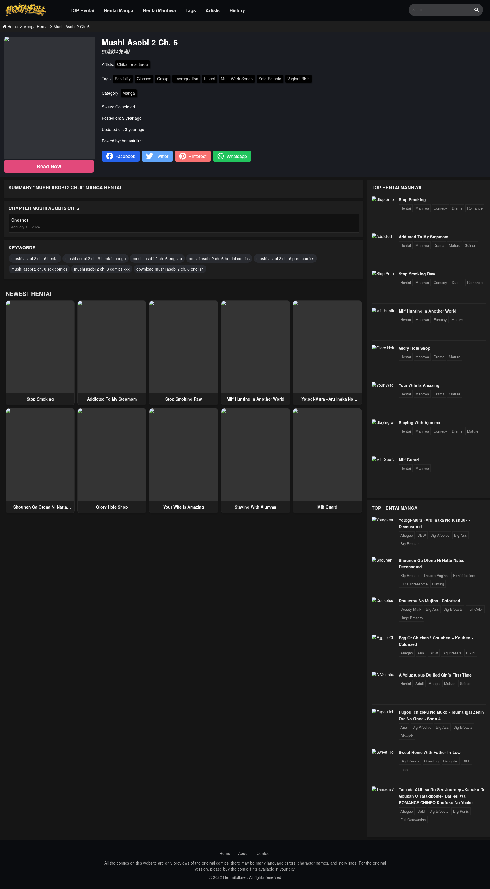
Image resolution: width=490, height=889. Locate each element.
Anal (421, 653)
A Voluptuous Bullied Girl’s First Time (435, 675)
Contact (264, 853)
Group (162, 78)
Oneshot (19, 220)
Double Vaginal (436, 575)
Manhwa (422, 208)
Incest (405, 769)
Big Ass (460, 535)
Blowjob (406, 735)
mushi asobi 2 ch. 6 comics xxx (102, 269)
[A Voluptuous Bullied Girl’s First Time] (383, 674)
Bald (421, 811)
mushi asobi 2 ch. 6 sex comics (39, 269)
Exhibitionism (464, 575)
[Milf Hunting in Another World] (383, 310)
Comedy (440, 208)
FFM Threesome (414, 584)
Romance (475, 208)
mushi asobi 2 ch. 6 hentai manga (95, 258)
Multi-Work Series (237, 78)
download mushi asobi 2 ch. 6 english (170, 269)
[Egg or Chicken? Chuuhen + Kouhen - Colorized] (383, 637)
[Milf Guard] (383, 459)
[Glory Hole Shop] (383, 348)
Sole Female (270, 78)
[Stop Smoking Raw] (383, 273)
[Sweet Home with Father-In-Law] (383, 752)
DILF (466, 761)
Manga (128, 93)
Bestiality (123, 78)
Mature (454, 245)
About (243, 853)
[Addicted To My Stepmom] (383, 236)
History (237, 10)
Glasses (144, 78)
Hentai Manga (118, 10)
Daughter (450, 761)
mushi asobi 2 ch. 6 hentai (34, 258)
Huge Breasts (411, 617)
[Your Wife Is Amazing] (383, 385)
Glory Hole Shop (112, 507)
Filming (438, 584)
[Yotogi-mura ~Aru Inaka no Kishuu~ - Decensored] (383, 520)
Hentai (405, 208)
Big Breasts (410, 543)
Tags (190, 10)
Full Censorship (413, 819)
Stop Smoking (40, 399)
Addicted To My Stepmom (112, 399)
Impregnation (186, 78)
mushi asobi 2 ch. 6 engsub (157, 258)
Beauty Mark (410, 609)
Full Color (475, 609)
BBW (421, 535)
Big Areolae (439, 535)
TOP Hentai (82, 10)
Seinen (470, 245)
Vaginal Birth (298, 78)
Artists (213, 10)
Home (224, 853)
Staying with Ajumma (255, 507)
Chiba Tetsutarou (132, 64)
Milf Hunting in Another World (255, 399)
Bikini (470, 653)
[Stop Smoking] (383, 199)
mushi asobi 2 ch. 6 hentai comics (219, 258)
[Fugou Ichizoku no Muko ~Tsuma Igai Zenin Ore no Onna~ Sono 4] (383, 712)
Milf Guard (327, 507)
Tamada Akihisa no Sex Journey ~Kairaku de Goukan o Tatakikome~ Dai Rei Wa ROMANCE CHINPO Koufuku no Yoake (442, 796)
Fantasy (440, 319)
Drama (457, 208)
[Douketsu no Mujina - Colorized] (383, 600)
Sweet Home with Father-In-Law (430, 752)
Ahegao (406, 535)
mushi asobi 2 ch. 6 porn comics (285, 258)
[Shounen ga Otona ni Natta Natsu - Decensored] (383, 560)
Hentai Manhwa (159, 10)
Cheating (431, 761)
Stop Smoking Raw (183, 399)
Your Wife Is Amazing (183, 507)
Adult (419, 683)
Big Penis (461, 811)
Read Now (49, 166)
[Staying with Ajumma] (383, 422)
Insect (209, 78)
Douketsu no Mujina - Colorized (429, 600)
